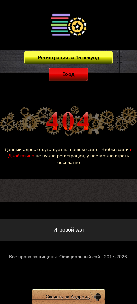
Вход (68, 74)
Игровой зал (68, 230)
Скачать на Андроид (68, 296)
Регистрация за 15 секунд (68, 57)
